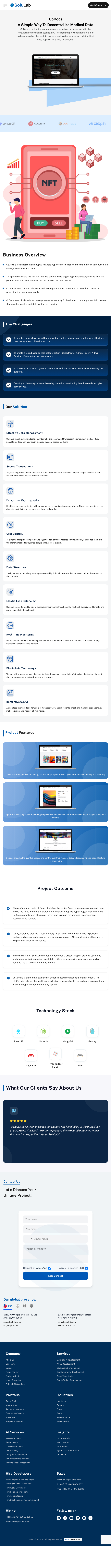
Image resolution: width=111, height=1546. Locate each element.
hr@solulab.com (22, 1521)
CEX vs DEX (62, 1454)
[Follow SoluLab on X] (90, 1518)
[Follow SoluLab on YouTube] (71, 1518)
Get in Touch (96, 5)
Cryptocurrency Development (70, 1372)
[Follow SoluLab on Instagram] (65, 1518)
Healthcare (62, 1401)
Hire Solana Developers (17, 1492)
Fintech (60, 1405)
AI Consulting (12, 1450)
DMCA (67, 1539)
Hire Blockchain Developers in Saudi (22, 1500)
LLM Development (14, 1446)
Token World (11, 1417)
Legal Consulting (14, 1380)
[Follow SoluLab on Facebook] (59, 1518)
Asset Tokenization (65, 1376)
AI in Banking (63, 1421)
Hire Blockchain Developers (19, 1484)
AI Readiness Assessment (18, 1463)
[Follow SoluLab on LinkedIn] (78, 1518)
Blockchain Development (68, 1360)
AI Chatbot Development (17, 1458)
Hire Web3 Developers (16, 1488)
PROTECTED (76, 1539)
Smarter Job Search (15, 1413)
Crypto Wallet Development (69, 1380)
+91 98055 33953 (24, 1517)
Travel (59, 1409)
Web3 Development (66, 1364)
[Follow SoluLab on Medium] (84, 1518)
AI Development (13, 1438)
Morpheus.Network (15, 1421)
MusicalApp (11, 1405)
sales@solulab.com (12, 1322)
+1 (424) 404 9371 (11, 1325)
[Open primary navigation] (5, 5)
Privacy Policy (12, 1372)
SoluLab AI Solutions (15, 1384)
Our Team (10, 1364)
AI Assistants (63, 1442)
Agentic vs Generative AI (68, 1450)
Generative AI (12, 1442)
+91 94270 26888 (75, 1489)
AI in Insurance (63, 1417)
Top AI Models (63, 1438)
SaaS (59, 1413)
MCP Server (62, 1446)
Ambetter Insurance (15, 1409)
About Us (10, 1360)
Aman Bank (11, 1401)
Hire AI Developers (14, 1496)
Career (9, 1368)
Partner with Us (13, 1376)
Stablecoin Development (68, 1368)
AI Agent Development (16, 1454)
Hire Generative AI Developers (20, 1479)
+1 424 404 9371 (75, 1484)
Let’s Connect (55, 1275)
